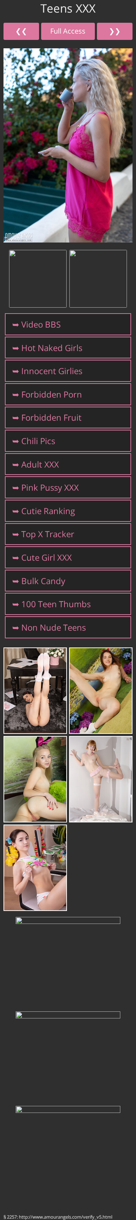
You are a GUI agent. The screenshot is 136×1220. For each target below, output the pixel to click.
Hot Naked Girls (51, 347)
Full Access (67, 31)
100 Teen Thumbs (56, 604)
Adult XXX (40, 464)
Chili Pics (38, 441)
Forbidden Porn (51, 394)
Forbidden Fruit (51, 417)
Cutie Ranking (48, 511)
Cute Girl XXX (46, 557)
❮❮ (21, 31)
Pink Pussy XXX (50, 487)
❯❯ (115, 31)
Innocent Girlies (51, 371)
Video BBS (41, 324)
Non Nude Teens (53, 627)
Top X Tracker (47, 534)
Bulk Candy (43, 581)
